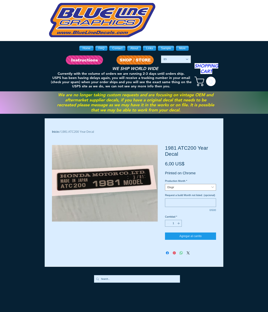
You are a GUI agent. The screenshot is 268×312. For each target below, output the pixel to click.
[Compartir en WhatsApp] (181, 253)
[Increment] (179, 223)
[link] (206, 81)
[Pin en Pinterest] (174, 253)
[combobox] (190, 187)
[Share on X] (188, 253)
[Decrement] (168, 223)
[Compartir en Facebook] (167, 253)
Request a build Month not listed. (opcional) (190, 195)
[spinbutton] (173, 223)
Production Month (176, 180)
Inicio (55, 131)
